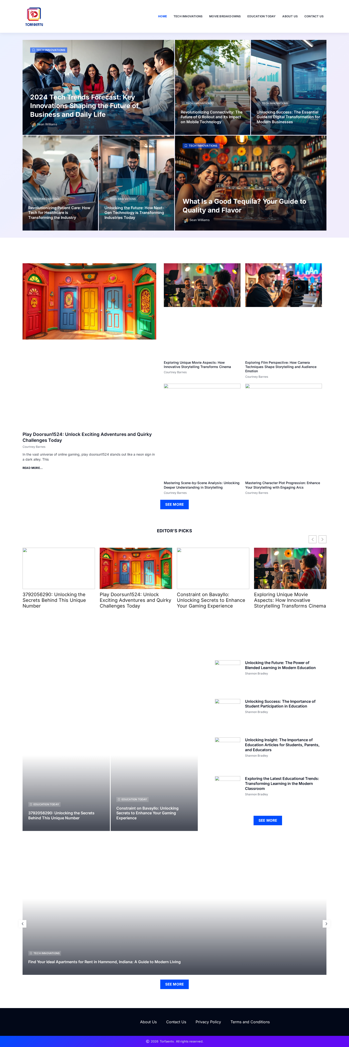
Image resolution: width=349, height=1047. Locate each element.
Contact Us (314, 16)
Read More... (33, 468)
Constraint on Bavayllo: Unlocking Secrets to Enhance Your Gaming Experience (211, 600)
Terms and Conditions (250, 1021)
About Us (290, 16)
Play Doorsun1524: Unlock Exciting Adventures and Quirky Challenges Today (135, 600)
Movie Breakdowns (225, 16)
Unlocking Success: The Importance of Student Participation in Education (280, 704)
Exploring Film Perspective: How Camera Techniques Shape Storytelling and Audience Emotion (280, 366)
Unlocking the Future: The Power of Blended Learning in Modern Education (280, 665)
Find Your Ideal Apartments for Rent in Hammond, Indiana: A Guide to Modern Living (104, 961)
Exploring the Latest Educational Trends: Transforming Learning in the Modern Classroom (282, 783)
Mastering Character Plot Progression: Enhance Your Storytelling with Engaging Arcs (282, 485)
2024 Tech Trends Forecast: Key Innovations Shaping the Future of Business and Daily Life (84, 105)
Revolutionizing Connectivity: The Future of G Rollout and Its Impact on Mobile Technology (211, 117)
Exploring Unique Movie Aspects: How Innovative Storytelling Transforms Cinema (197, 364)
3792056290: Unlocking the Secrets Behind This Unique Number (54, 600)
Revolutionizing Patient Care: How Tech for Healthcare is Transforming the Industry (59, 212)
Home (162, 16)
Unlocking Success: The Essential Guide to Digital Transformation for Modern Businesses (288, 117)
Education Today (261, 16)
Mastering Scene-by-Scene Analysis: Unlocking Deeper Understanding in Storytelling (202, 485)
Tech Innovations (188, 16)
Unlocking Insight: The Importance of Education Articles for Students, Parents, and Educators (282, 744)
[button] (22, 924)
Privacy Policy (208, 1021)
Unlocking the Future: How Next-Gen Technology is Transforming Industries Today (134, 212)
